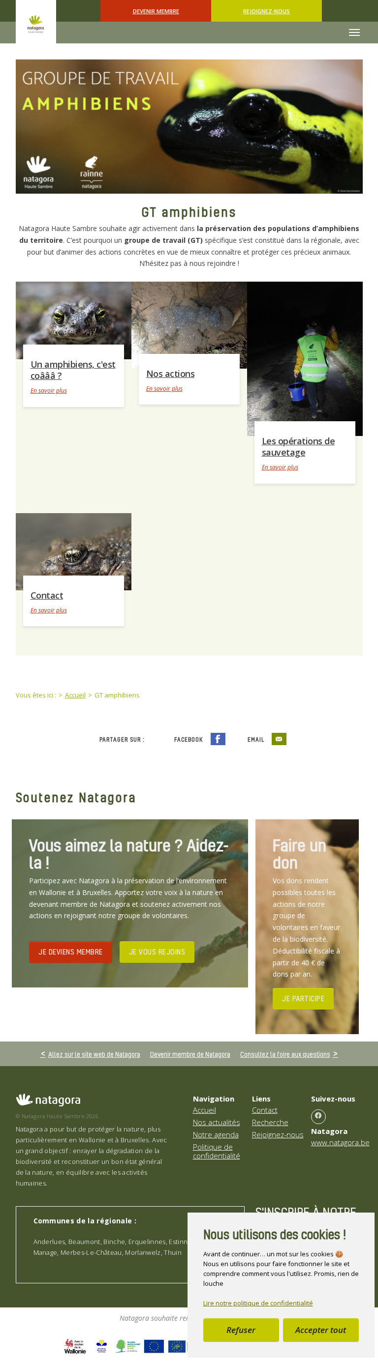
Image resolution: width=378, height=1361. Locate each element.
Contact (47, 595)
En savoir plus (49, 390)
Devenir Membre (156, 11)
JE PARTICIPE (303, 998)
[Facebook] (318, 1116)
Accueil (204, 1110)
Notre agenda (216, 1134)
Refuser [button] (240, 1329)
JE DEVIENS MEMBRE (70, 951)
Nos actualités (216, 1122)
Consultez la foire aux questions (285, 1054)
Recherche (270, 1122)
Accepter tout (320, 1329)
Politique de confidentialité (216, 1151)
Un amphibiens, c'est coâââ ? (73, 370)
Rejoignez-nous (266, 11)
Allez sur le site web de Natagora (94, 1054)
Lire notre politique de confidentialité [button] (258, 1303)
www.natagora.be (340, 1142)
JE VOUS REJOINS (157, 951)
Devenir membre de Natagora (190, 1054)
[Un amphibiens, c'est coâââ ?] (73, 319)
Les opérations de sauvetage (298, 447)
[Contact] (73, 551)
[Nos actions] (189, 324)
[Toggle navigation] (354, 32)
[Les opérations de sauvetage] (305, 357)
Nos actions (170, 373)
